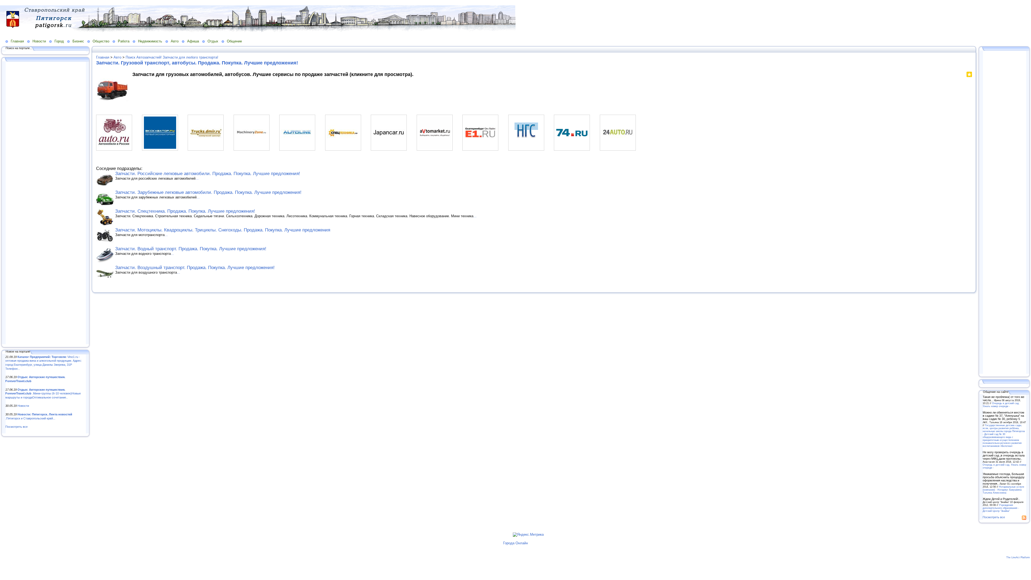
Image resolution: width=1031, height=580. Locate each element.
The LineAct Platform (1018, 557)
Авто (175, 41)
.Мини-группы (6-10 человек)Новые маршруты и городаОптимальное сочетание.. (43, 393)
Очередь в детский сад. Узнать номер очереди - (1001, 405)
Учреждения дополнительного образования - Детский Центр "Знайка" (1001, 507)
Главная (17, 41)
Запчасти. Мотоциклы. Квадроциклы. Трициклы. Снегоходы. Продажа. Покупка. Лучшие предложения (222, 230)
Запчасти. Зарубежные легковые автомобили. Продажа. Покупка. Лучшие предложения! (208, 192)
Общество (101, 41)
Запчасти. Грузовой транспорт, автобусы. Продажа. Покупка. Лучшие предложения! (197, 63)
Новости (39, 41)
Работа (123, 41)
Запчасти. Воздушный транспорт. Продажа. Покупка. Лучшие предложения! (195, 267)
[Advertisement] (45, 203)
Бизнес (78, 41)
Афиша (193, 41)
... (197, 178)
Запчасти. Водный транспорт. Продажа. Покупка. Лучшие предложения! (190, 248)
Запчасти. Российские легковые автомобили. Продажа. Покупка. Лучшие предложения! (207, 173)
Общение (234, 41)
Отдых (213, 41)
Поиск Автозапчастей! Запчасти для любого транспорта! (172, 57)
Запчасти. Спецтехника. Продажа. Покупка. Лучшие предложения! (185, 211)
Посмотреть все (16, 426)
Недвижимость (150, 41)
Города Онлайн (515, 543)
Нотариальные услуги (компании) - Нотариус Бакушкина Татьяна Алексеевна (1003, 489)
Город (59, 41)
